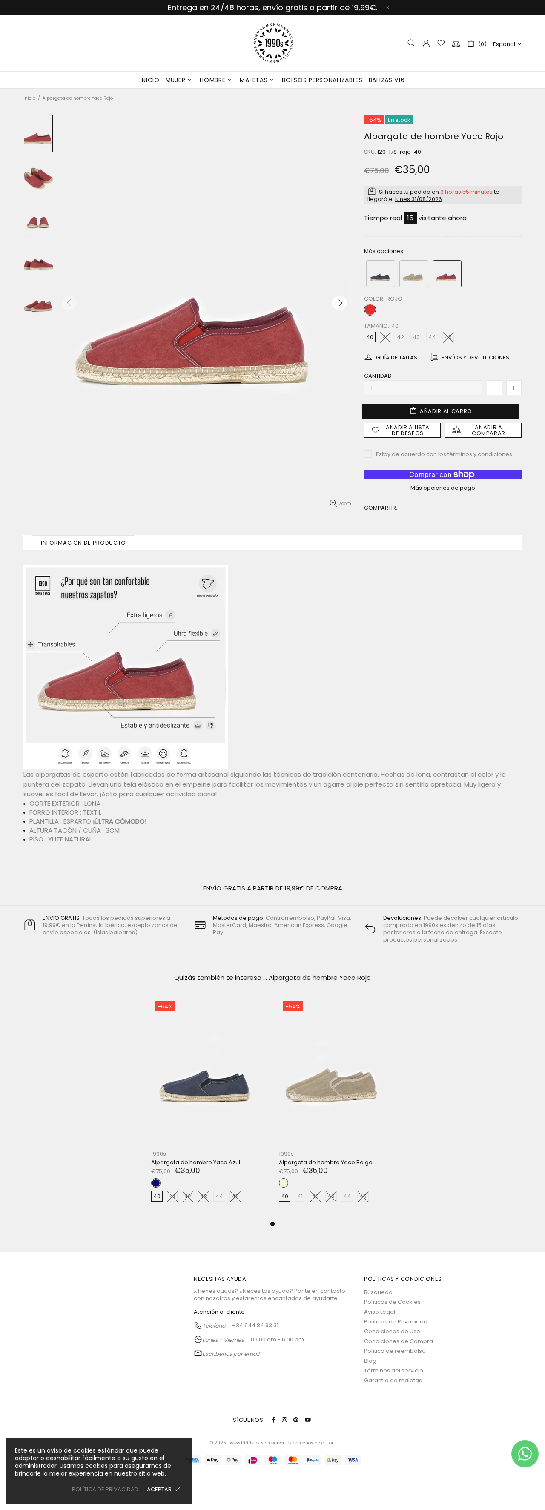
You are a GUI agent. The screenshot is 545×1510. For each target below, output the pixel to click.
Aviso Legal (379, 1311)
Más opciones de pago (442, 487)
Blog (370, 1360)
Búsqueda (378, 1292)
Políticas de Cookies (392, 1302)
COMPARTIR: (380, 507)
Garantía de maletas (393, 1380)
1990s (272, 43)
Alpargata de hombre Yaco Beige (326, 1162)
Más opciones (383, 251)
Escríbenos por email (230, 1354)
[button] (380, 273)
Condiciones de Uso (392, 1331)
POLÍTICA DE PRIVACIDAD (105, 1489)
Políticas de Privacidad (395, 1321)
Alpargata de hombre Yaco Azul (195, 1162)
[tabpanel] (208, 1108)
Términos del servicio (393, 1370)
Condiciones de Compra (398, 1341)
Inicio (29, 98)
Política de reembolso (395, 1351)
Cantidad (378, 375)
